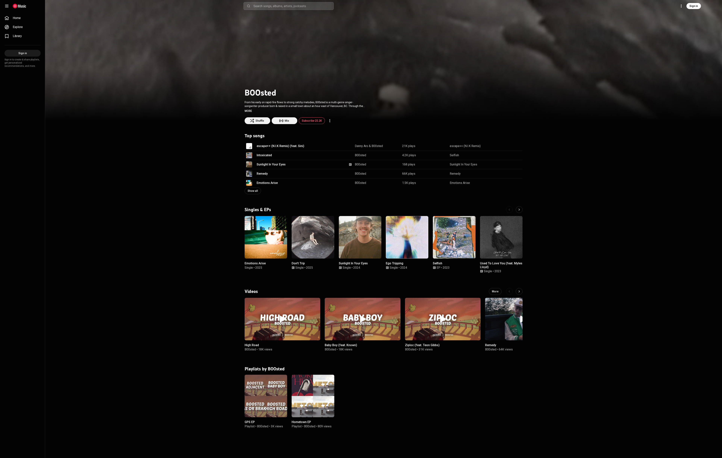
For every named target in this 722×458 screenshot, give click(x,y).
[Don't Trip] (313, 237)
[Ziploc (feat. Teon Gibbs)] (443, 319)
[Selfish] (454, 237)
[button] (248, 110)
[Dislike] (507, 146)
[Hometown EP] (313, 396)
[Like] (500, 146)
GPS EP (250, 422)
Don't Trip (298, 263)
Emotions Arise (267, 183)
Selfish (454, 155)
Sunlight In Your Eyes (271, 164)
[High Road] (282, 319)
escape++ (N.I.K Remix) (465, 146)
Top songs (255, 135)
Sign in (693, 6)
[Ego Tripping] (407, 237)
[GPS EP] (266, 396)
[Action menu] (329, 120)
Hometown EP (301, 422)
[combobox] (293, 6)
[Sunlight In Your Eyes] (360, 237)
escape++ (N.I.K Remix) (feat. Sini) (280, 146)
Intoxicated (264, 155)
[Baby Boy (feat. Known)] (362, 319)
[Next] (519, 209)
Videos (251, 291)
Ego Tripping (394, 263)
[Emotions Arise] (266, 237)
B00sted (377, 146)
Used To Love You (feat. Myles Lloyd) (501, 265)
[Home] (19, 6)
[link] (23, 18)
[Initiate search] (249, 6)
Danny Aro (361, 146)
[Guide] (7, 6)
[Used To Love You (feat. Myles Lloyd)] (501, 237)
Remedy (262, 173)
